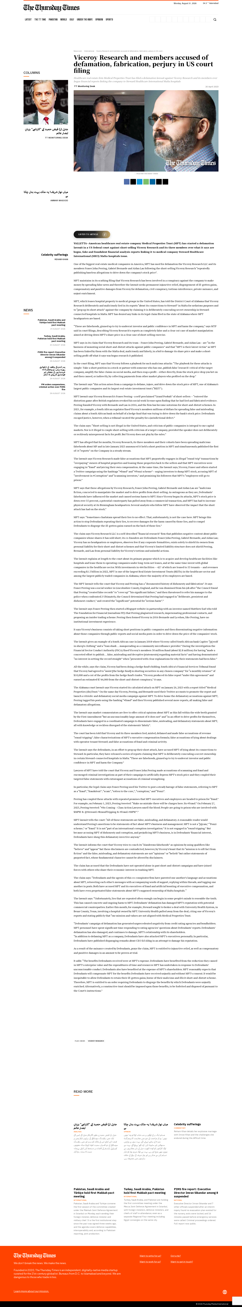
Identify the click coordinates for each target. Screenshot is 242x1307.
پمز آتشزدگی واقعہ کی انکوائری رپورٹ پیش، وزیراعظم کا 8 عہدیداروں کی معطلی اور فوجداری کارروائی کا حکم (52, 371)
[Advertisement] (46, 45)
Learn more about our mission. (31, 1291)
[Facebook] (152, 19)
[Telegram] (139, 182)
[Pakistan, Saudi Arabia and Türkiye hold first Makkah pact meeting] (30, 324)
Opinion (127, 1132)
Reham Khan (61, 259)
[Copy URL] (165, 182)
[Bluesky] (202, 19)
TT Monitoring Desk (56, 137)
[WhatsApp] (146, 182)
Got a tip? (176, 1255)
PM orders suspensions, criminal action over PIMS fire (52, 387)
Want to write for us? (150, 1255)
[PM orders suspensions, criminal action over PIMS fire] (30, 388)
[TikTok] (174, 19)
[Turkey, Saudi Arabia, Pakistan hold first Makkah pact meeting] (30, 340)
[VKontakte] (191, 19)
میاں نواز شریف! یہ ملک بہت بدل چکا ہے (46, 194)
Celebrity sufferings (54, 255)
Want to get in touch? (182, 1261)
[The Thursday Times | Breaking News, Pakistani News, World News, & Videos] (52, 7)
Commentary (180, 1128)
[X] (186, 19)
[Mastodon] (208, 19)
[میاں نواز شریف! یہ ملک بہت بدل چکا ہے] (46, 165)
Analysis (78, 1132)
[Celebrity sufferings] (46, 228)
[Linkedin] (169, 19)
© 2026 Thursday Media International (212, 1304)
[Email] (159, 182)
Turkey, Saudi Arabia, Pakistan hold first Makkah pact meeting (51, 339)
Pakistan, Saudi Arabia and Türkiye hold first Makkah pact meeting (51, 322)
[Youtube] (197, 19)
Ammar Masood (59, 200)
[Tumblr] (180, 19)
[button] (214, 19)
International (89, 51)
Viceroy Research (96, 1041)
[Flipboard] (158, 19)
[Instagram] (163, 19)
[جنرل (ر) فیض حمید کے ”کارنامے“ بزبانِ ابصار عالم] (46, 102)
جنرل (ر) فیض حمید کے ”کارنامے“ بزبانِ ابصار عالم (46, 131)
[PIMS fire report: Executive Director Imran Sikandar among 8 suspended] (30, 356)
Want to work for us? (150, 1261)
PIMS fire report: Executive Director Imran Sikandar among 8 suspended (51, 355)
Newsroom (78, 51)
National (178, 1200)
